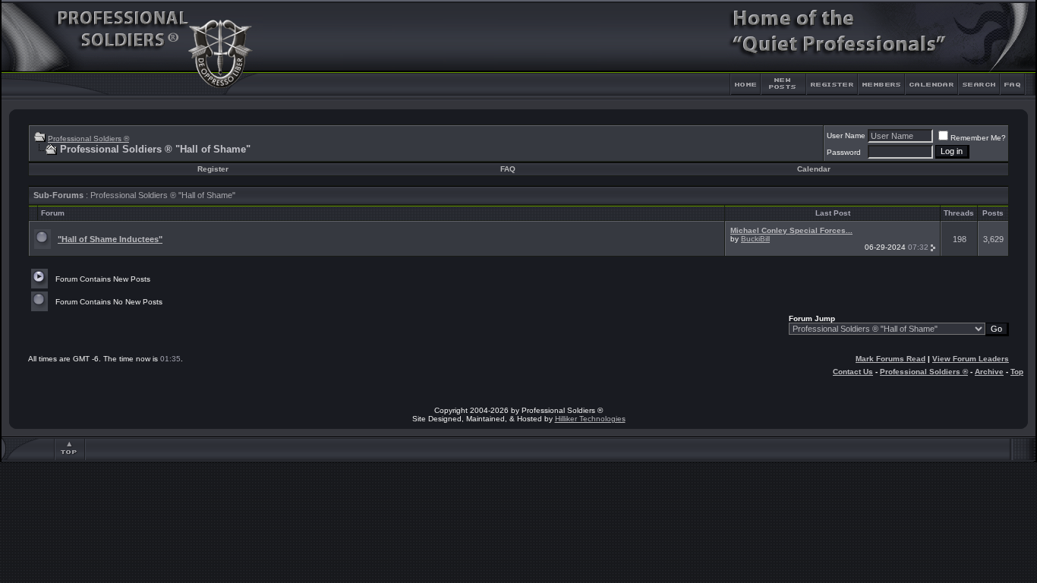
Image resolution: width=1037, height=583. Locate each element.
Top (1016, 371)
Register (213, 169)
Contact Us (853, 371)
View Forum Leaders (970, 359)
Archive (989, 371)
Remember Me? (978, 138)
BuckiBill (755, 239)
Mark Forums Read (890, 359)
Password (844, 152)
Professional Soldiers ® (88, 138)
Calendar (814, 169)
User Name (846, 135)
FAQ (507, 169)
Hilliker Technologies (590, 418)
